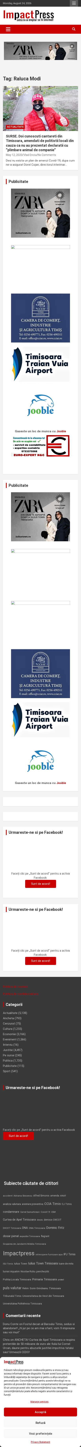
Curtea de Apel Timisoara (19, 1219)
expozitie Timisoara (30, 1236)
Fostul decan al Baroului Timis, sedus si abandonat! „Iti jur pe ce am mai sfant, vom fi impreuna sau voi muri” (39, 1328)
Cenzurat (9, 1023)
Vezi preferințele (40, 1433)
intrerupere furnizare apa (49, 1254)
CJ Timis (67, 1204)
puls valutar (12, 1288)
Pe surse (8, 1055)
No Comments (47, 154)
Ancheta (8, 1018)
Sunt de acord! (40, 884)
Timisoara (55, 1288)
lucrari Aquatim (11, 1271)
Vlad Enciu (30, 154)
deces (40, 1220)
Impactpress (19, 1253)
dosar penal (11, 1236)
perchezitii (42, 1271)
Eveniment (10, 1039)
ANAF (63, 1195)
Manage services (39, 1401)
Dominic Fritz (55, 1228)
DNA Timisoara (37, 1228)
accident (8, 1195)
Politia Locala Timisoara (17, 1279)
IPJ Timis (69, 1254)
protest (61, 1279)
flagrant (45, 1236)
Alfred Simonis (41, 1195)
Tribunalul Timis (12, 1295)
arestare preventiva (32, 1204)
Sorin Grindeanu (39, 1288)
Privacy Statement (40, 1442)
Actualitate (15, 126)
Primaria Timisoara (44, 1279)
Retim (25, 1288)
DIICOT (57, 1219)
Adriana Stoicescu (23, 1195)
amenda (54, 1195)
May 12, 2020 (14, 154)
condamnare (11, 1212)
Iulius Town (20, 1263)
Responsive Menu (74, 3)
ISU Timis (8, 1263)
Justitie (8, 1050)
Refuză (40, 1423)
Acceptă (40, 1412)
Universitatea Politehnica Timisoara (22, 1303)
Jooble (61, 431)
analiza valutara (12, 1203)
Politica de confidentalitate (20, 994)
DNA (25, 1228)
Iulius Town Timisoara (43, 1263)
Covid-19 (45, 1212)
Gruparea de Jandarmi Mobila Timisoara (24, 1244)
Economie (9, 1034)
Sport (6, 1071)
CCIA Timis (52, 1204)
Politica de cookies (15, 986)
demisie (48, 1219)
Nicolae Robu (28, 1271)
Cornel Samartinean (30, 1212)
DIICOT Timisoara (12, 1228)
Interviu (8, 1044)
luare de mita (66, 1263)
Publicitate (10, 1066)
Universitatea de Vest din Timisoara (43, 1295)
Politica (8, 1060)
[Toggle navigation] (8, 29)
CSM (53, 1212)
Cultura (7, 1029)
